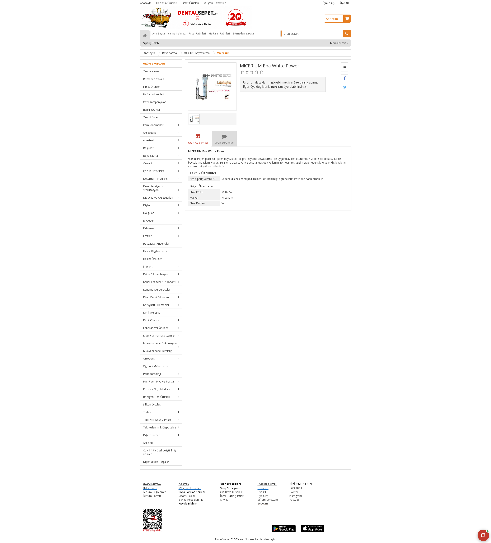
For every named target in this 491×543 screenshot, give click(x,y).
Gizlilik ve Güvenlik (231, 492)
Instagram (295, 496)
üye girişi (300, 82)
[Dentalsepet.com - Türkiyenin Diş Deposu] (196, 28)
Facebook (296, 488)
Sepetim (333, 19)
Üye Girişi (329, 3)
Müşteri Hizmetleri (190, 488)
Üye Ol (344, 3)
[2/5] (245, 72)
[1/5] (242, 72)
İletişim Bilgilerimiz (154, 492)
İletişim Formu (152, 496)
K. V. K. (224, 499)
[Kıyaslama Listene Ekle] (344, 66)
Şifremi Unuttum (268, 499)
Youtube (294, 499)
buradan (277, 86)
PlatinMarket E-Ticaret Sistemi (234, 539)
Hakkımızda (150, 488)
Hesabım (263, 488)
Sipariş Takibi (187, 496)
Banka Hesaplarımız (191, 499)
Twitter (293, 492)
